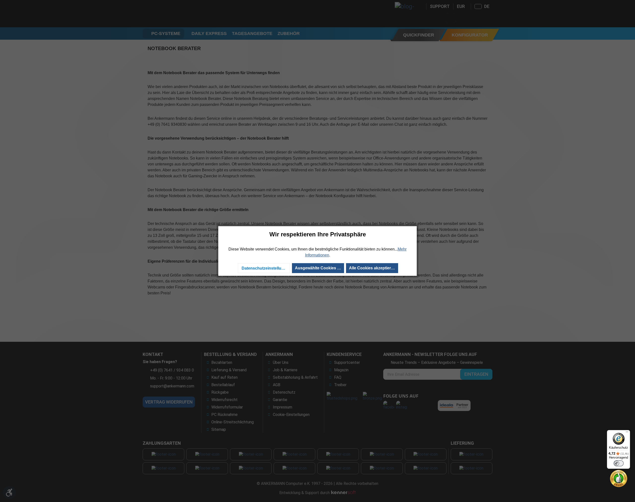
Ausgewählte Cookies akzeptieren (319, 268)
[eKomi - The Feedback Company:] (618, 478)
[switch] (619, 463)
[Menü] (627, 433)
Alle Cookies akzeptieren (372, 268)
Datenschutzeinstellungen (266, 268)
